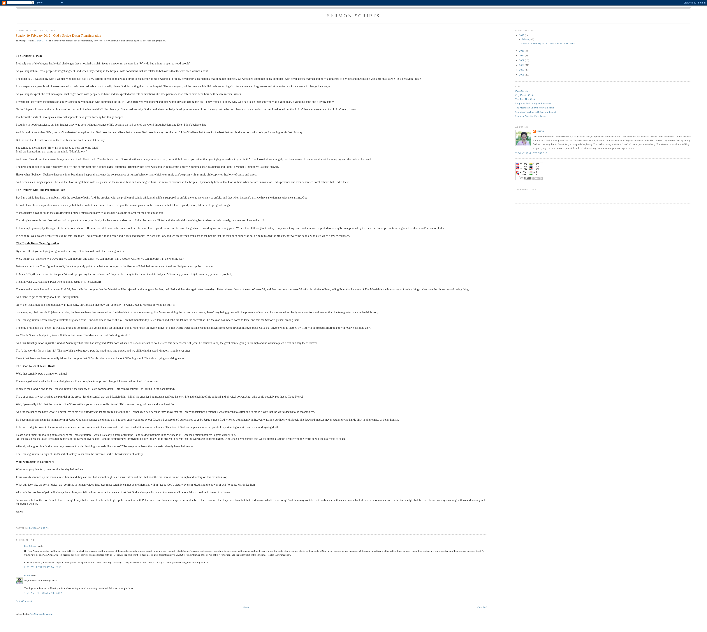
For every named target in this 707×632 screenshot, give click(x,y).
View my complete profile (531, 153)
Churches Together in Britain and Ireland (535, 111)
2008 (522, 65)
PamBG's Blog (522, 90)
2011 (522, 50)
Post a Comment (24, 601)
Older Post (482, 606)
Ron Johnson (30, 545)
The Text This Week (525, 99)
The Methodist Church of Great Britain (534, 107)
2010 (522, 55)
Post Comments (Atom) (40, 613)
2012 (522, 35)
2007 (522, 69)
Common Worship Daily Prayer (530, 115)
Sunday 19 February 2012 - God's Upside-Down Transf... (549, 43)
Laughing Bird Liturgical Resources (533, 103)
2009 (522, 60)
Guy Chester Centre (525, 95)
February (526, 39)
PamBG (28, 575)
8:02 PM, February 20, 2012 (43, 567)
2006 (522, 74)
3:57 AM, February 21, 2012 (43, 593)
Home (246, 606)
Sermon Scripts (353, 15)
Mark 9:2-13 (40, 40)
